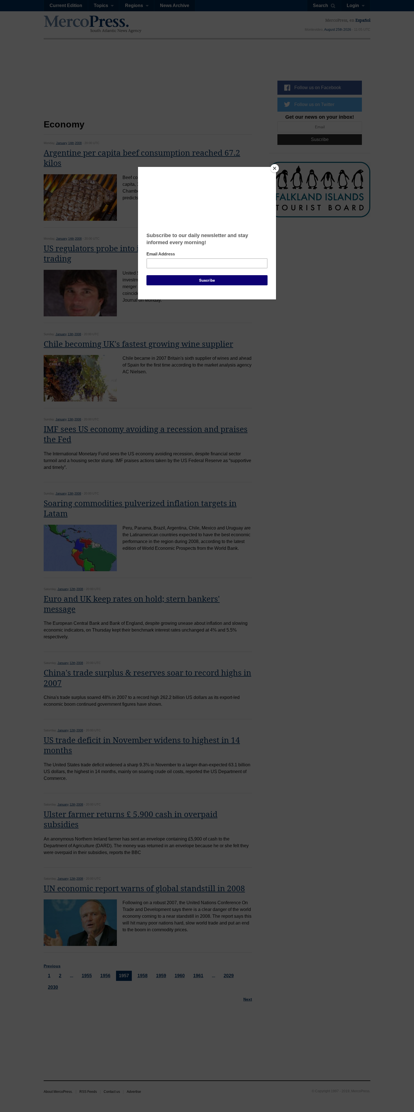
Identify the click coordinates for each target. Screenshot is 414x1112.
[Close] (274, 168)
